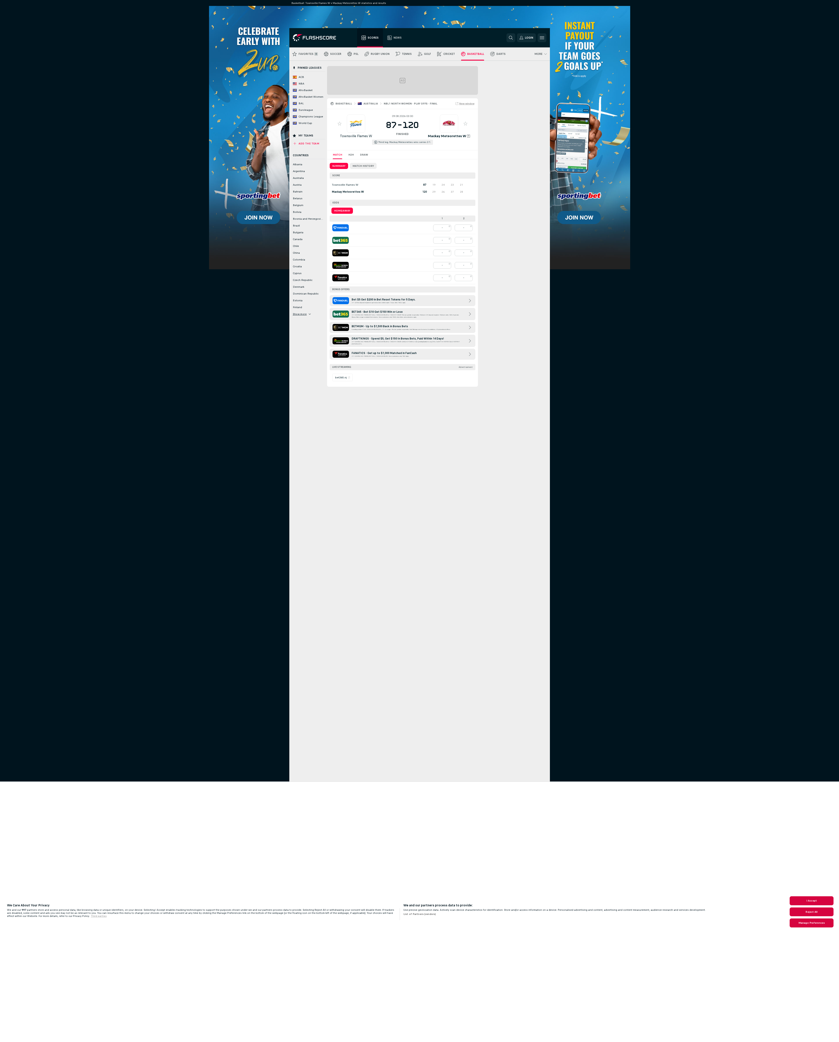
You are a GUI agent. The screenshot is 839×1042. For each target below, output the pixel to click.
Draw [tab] (364, 154)
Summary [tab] (338, 165)
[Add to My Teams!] (339, 123)
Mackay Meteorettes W (447, 136)
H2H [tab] (351, 154)
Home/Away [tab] (342, 210)
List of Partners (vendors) (419, 914)
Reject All (811, 911)
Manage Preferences (811, 922)
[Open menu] (542, 37)
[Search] (510, 37)
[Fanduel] (340, 227)
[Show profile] (356, 123)
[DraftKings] (340, 265)
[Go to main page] (317, 37)
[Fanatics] (340, 277)
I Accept (811, 900)
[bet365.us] (340, 240)
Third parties (99, 916)
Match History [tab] (363, 165)
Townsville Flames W (356, 136)
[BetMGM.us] (340, 252)
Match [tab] (337, 154)
